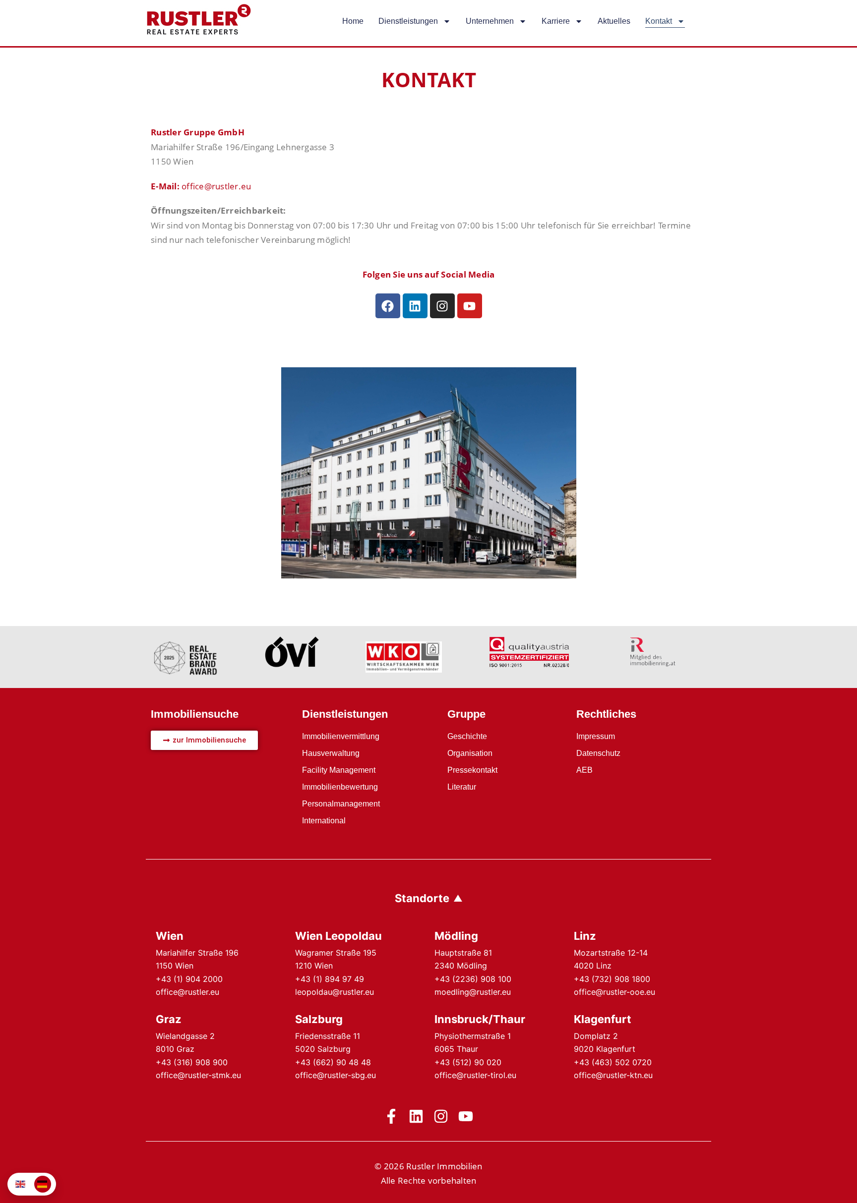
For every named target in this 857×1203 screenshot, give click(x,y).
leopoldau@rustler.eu (334, 992)
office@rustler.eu (216, 186)
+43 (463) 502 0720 (613, 1062)
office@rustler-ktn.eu (613, 1075)
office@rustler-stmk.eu (198, 1075)
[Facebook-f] (391, 1116)
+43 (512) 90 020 (467, 1062)
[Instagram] (442, 305)
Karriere (556, 21)
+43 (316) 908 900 (192, 1062)
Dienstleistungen (408, 21)
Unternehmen (490, 21)
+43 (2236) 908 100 (472, 979)
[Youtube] (469, 305)
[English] (20, 1184)
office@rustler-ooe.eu (614, 992)
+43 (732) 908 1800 (612, 979)
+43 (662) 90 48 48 (333, 1062)
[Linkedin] (415, 305)
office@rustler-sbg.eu (335, 1075)
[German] (42, 1184)
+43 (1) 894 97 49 (329, 979)
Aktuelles (614, 21)
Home (353, 21)
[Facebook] (387, 305)
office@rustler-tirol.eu (475, 1075)
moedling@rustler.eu (472, 992)
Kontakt (658, 21)
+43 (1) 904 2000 (189, 979)
